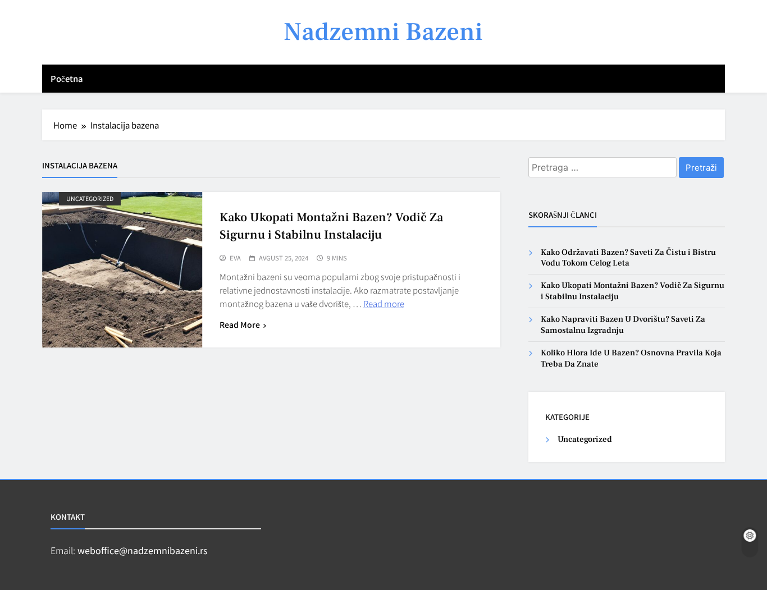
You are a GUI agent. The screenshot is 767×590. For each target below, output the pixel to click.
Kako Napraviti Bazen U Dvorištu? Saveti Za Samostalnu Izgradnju (623, 324)
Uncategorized (89, 198)
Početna (67, 78)
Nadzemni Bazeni (383, 32)
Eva (235, 258)
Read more (383, 303)
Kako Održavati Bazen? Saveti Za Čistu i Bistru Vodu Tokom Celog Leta (628, 257)
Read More (240, 324)
